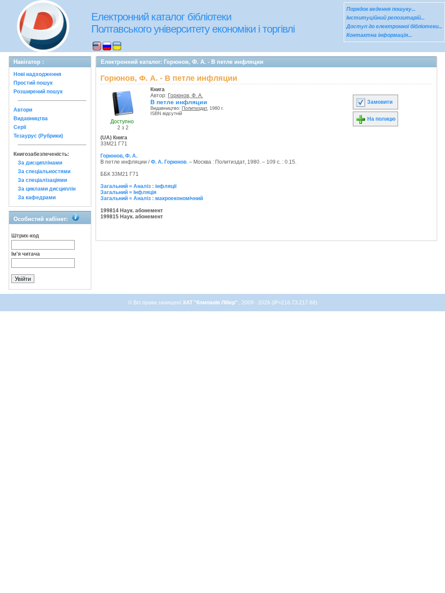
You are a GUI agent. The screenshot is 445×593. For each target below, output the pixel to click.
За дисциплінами (40, 163)
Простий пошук (33, 83)
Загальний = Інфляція (128, 192)
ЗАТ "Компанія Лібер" (211, 303)
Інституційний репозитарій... (385, 18)
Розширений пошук (38, 92)
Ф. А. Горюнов (168, 162)
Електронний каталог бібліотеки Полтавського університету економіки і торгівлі (193, 23)
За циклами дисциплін (47, 189)
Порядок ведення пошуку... (380, 9)
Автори (22, 110)
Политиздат (194, 108)
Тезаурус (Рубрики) (38, 136)
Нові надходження (37, 74)
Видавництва (30, 118)
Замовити (379, 102)
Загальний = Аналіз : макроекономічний (151, 198)
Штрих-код (25, 236)
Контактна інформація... (379, 35)
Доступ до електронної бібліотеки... (394, 26)
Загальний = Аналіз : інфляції (138, 186)
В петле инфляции (178, 102)
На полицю (380, 119)
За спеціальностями (44, 171)
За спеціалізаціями (42, 180)
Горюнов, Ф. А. (185, 95)
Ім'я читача (25, 254)
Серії (19, 127)
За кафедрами (37, 197)
